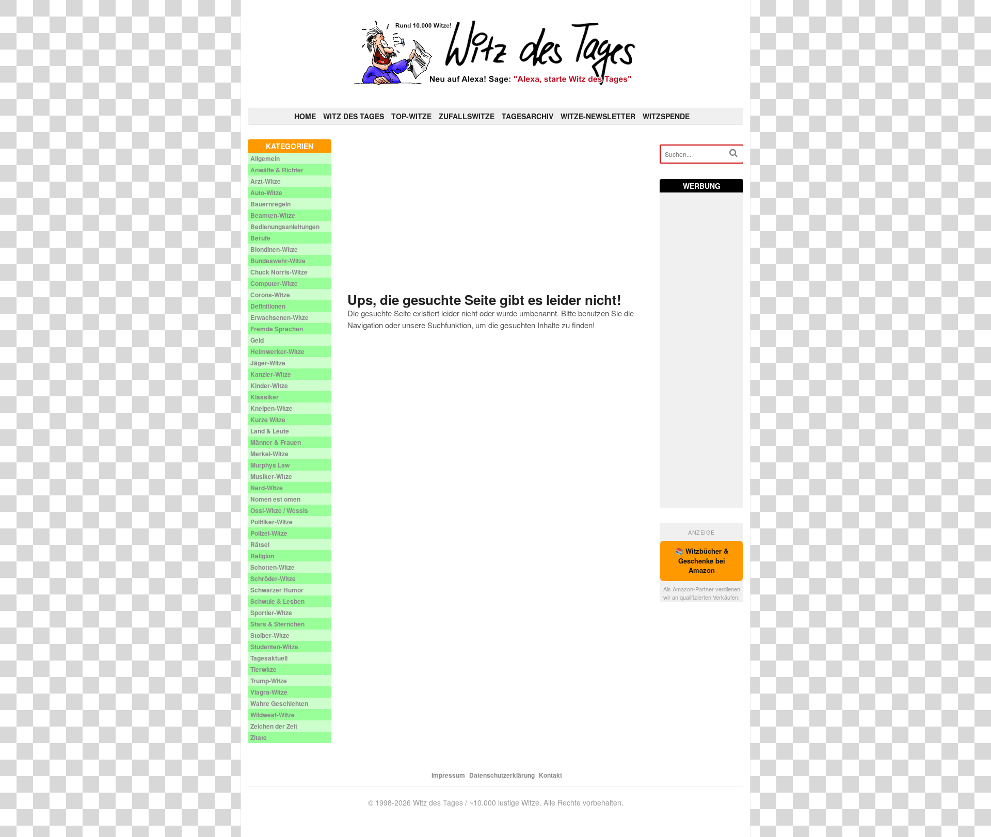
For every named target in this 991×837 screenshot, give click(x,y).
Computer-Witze (274, 283)
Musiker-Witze (271, 476)
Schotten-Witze (272, 567)
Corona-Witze (270, 294)
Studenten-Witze (274, 646)
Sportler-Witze (271, 612)
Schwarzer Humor (276, 589)
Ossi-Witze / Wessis (279, 510)
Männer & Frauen (275, 442)
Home (305, 116)
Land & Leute (269, 431)
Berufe (260, 238)
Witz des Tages (353, 116)
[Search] (733, 153)
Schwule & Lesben (277, 601)
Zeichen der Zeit (273, 726)
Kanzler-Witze (270, 374)
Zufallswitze (466, 116)
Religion (262, 555)
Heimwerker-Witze (277, 351)
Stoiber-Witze (270, 635)
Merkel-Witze (269, 453)
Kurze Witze (267, 419)
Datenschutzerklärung (502, 775)
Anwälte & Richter (276, 169)
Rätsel (259, 544)
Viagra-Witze (268, 692)
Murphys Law (270, 465)
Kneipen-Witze (271, 408)
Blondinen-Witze (274, 249)
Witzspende (666, 116)
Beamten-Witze (272, 215)
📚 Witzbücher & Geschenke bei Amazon (701, 560)
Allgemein (265, 158)
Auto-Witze (266, 192)
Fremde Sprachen (276, 328)
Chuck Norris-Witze (279, 272)
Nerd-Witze (266, 487)
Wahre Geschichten (279, 703)
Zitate (258, 737)
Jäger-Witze (267, 362)
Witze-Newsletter (598, 116)
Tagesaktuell (268, 658)
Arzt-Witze (265, 181)
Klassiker (264, 396)
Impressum (448, 775)
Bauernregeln (270, 203)
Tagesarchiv (527, 116)
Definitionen (267, 306)
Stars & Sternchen (277, 624)
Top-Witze (411, 116)
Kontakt (550, 775)
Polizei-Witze (268, 533)
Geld (257, 340)
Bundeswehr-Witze (278, 260)
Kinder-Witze (269, 385)
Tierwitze (263, 669)
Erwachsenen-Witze (279, 317)
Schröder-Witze (273, 578)
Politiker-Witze (271, 521)
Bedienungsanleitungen (284, 226)
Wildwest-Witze (272, 714)
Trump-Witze (268, 680)
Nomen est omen (275, 499)
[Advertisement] (495, 211)
